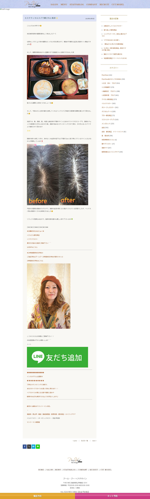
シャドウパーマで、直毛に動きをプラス (114, 35)
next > (94, 441)
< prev (75, 441)
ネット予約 (112, 495)
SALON (54, 4)
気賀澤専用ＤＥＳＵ (108, 140)
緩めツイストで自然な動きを (113, 54)
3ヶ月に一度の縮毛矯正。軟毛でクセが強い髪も (114, 49)
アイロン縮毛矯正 (107, 99)
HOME (41, 470)
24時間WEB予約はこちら (35, 261)
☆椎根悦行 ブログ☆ (109, 91)
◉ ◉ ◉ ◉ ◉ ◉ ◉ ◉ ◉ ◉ (35, 381)
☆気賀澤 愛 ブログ (108, 95)
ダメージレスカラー (108, 107)
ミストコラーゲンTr (108, 119)
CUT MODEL (118, 4)
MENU (64, 4)
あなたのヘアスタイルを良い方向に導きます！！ (42, 388)
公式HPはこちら (32, 247)
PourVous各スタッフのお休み (111, 79)
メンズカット (106, 124)
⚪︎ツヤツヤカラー (32, 239)
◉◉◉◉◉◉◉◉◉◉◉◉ (35, 372)
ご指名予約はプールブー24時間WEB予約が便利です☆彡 (45, 257)
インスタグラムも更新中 (35, 376)
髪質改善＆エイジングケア (110, 152)
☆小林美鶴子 (106, 87)
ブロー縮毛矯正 (107, 115)
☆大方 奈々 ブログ (109, 83)
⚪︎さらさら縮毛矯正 (33, 235)
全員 (103, 128)
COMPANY (91, 4)
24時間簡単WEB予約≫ (35, 253)
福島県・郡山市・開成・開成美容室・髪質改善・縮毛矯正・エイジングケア (51, 414)
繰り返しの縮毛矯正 (110, 30)
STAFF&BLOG (77, 4)
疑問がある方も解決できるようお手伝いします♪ (42, 396)
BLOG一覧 (84, 441)
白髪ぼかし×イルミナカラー (113, 26)
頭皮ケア (104, 148)
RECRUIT (104, 4)
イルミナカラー (107, 103)
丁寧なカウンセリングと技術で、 (37, 385)
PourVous (105, 75)
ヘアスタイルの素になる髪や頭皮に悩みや (40, 392)
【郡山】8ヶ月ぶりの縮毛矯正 (113, 44)
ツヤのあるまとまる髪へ (111, 40)
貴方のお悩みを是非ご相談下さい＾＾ (39, 243)
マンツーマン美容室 (33, 422)
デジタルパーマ (107, 111)
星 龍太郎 (105, 136)
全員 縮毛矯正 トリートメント (112, 132)
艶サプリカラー (107, 144)
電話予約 (37, 495)
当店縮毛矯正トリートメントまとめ (115, 58)
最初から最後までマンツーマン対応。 (39, 406)
